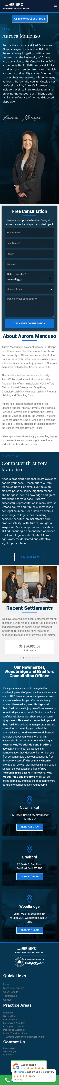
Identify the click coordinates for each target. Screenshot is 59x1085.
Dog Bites (8, 1012)
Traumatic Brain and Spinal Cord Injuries (24, 1036)
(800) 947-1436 (29, 876)
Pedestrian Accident (14, 1029)
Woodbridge (9, 1051)
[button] (20, 657)
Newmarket (9, 1048)
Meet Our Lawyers (13, 988)
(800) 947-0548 (29, 930)
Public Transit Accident (15, 1033)
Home (6, 984)
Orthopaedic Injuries (13, 1026)
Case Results (10, 991)
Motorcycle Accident (14, 1023)
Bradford (7, 1054)
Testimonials (10, 995)
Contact (7, 999)
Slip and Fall (9, 1016)
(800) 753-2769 (29, 827)
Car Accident (10, 1019)
